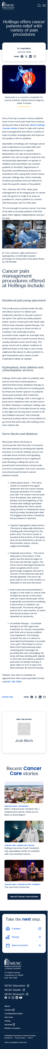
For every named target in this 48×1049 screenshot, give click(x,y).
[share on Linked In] (30, 56)
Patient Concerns (12, 1028)
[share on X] (26, 57)
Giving (7, 1021)
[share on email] (34, 57)
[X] (9, 998)
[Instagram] (13, 997)
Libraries (9, 1024)
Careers (9, 1009)
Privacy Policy (20, 1038)
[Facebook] (5, 997)
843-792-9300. (14, 681)
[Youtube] (20, 998)
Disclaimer (8, 1038)
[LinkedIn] (16, 997)
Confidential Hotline (13, 1013)
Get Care (8, 1017)
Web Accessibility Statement (15, 1042)
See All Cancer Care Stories (24, 896)
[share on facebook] (22, 56)
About (7, 1006)
